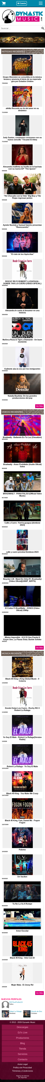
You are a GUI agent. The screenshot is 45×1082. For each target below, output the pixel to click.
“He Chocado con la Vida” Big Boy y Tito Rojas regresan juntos (22, 197)
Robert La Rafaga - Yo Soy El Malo (22, 766)
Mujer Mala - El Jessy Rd (22, 985)
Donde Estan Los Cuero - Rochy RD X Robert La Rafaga (22, 709)
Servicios (22, 1054)
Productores (22, 1038)
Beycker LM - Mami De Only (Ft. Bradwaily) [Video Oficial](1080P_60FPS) (22, 580)
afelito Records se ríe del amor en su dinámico (22, 109)
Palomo (22, 850)
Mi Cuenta (22, 3)
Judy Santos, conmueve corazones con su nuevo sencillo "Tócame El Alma (22, 139)
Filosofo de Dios (36, 1011)
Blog (22, 1043)
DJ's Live (22, 1032)
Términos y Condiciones (22, 1071)
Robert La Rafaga (15, 1011)
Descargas (22, 1027)
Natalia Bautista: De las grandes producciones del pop (22, 397)
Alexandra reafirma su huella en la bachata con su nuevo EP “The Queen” (22, 168)
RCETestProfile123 (16, 1002)
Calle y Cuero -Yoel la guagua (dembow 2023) (22, 524)
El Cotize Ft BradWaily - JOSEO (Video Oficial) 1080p (22, 609)
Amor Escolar (22, 931)
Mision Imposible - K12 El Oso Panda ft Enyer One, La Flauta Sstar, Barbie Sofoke (22, 638)
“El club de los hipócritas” (22, 254)
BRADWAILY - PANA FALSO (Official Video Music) (22, 495)
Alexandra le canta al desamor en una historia (22, 312)
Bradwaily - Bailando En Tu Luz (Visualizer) (22, 437)
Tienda (22, 1048)
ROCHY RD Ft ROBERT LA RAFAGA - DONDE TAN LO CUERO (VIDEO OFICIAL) (22, 282)
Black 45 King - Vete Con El (22, 958)
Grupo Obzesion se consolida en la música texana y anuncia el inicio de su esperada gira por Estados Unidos (22, 79)
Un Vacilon (22, 877)
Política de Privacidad (22, 1068)
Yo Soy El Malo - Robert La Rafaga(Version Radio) (22, 738)
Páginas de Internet (22, 1076)
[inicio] (22, 16)
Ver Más (39, 406)
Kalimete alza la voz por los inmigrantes (22, 369)
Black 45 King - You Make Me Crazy (22, 793)
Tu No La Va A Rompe (22, 904)
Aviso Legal (23, 1064)
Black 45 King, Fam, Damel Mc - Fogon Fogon (22, 821)
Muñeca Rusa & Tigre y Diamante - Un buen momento (22, 341)
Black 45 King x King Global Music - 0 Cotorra (22, 680)
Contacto (22, 1059)
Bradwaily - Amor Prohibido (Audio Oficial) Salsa (22, 465)
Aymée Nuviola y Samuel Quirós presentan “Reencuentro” (22, 226)
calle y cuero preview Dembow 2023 (22, 552)
